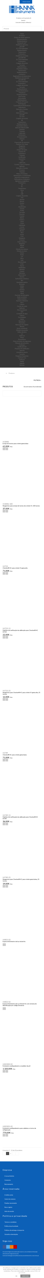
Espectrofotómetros (22, 91)
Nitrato (22, 201)
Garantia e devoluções (11, 1234)
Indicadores (22, 107)
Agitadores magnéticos (22, 181)
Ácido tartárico (22, 299)
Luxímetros (22, 74)
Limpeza (22, 139)
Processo (22, 170)
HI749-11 (6, 815)
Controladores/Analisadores (22, 105)
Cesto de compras (10, 1199)
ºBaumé (22, 326)
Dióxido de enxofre (22, 330)
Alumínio (22, 269)
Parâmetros (22, 183)
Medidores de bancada (22, 78)
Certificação (22, 157)
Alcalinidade (22, 207)
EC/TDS (22, 116)
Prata (22, 255)
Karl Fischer (22, 96)
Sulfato (22, 247)
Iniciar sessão (26, 1)
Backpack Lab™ (22, 43)
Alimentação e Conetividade (22, 175)
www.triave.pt (35, 1255)
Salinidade (22, 225)
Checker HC (22, 151)
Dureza (22, 203)
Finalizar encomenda (11, 1203)
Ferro (22, 205)
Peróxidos (22, 323)
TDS (22, 197)
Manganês (22, 238)
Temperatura (22, 52)
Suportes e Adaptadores (22, 177)
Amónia (22, 199)
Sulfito (22, 288)
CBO (22, 312)
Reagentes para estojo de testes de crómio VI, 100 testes (21, 506)
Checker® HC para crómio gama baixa (15, 755)
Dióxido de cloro (22, 251)
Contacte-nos (22, 358)
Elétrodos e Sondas (22, 109)
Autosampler (22, 98)
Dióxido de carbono (22, 249)
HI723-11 (6, 628)
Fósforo (22, 220)
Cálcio (22, 221)
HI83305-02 (7, 1126)
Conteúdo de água (22, 313)
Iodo (22, 260)
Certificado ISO (22, 347)
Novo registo (8, 1207)
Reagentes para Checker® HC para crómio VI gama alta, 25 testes (21, 693)
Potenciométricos (22, 94)
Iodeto (22, 286)
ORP (22, 194)
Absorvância (22, 275)
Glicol (22, 293)
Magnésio (22, 243)
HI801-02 (6, 940)
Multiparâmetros (22, 41)
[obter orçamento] (4, 944)
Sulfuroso (22, 336)
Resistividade (22, 262)
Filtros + (37, 380)
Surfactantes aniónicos (22, 278)
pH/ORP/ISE (22, 58)
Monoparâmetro (22, 39)
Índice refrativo (22, 332)
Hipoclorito (22, 321)
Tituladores (22, 92)
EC (22, 186)
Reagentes (22, 146)
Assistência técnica (22, 352)
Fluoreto (22, 214)
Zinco (22, 258)
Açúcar (22, 266)
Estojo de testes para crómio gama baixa (15, 443)
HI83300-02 (7, 1064)
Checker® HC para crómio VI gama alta (15, 568)
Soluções (22, 129)
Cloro (22, 190)
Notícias (22, 365)
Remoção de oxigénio (22, 324)
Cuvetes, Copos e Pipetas (22, 164)
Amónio (22, 277)
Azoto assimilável (22, 328)
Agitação (22, 166)
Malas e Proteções (22, 174)
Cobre (22, 223)
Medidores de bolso (22, 45)
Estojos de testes (22, 150)
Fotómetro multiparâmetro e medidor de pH (16, 1066)
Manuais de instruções (22, 343)
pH (22, 185)
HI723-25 (6, 691)
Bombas (22, 111)
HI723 (5, 566)
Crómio (22, 227)
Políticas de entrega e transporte (14, 1230)
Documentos (22, 339)
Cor (22, 256)
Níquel (22, 245)
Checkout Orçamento (14, 2)
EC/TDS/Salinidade (22, 48)
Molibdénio (22, 267)
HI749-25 (6, 877)
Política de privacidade (11, 1226)
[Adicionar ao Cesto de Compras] (4, 449)
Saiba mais (25, 1276)
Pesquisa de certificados (22, 348)
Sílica (22, 232)
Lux (22, 334)
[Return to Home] (3, 373)
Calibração (22, 133)
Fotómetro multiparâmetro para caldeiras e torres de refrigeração (19, 1129)
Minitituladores (22, 100)
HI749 (5, 753)
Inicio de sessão (9, 1211)
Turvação (22, 65)
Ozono (22, 253)
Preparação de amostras (22, 142)
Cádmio (22, 304)
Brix (22, 280)
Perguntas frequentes (22, 356)
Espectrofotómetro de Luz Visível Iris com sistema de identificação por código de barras (20, 1004)
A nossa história (9, 1176)
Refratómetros (22, 67)
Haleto (22, 319)
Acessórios (22, 159)
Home (22, 34)
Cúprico (22, 315)
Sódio (22, 264)
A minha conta (9, 1195)
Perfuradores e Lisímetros (22, 179)
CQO (22, 161)
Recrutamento (9, 1184)
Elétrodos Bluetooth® (22, 127)
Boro (22, 302)
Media (22, 361)
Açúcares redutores (22, 301)
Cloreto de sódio (22, 306)
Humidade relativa (22, 69)
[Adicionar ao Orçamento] (7, 449)
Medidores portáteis (22, 56)
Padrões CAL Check (22, 144)
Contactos (8, 1180)
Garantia (22, 354)
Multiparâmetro (22, 50)
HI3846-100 (7, 504)
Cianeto (22, 271)
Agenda (22, 363)
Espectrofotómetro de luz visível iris (14, 941)
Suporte (22, 350)
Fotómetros (22, 54)
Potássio (22, 240)
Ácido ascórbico (22, 297)
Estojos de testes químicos (22, 37)
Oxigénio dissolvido (22, 63)
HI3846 (6, 442)
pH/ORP (22, 46)
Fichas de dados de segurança (22, 341)
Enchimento (22, 135)
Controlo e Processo (22, 102)
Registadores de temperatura (22, 76)
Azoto (22, 234)
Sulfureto (22, 308)
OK (16, 1276)
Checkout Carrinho (18, 2)
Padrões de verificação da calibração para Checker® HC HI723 (20, 631)
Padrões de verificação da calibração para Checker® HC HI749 (20, 817)
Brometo (22, 284)
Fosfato (22, 216)
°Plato (22, 337)
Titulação (22, 131)
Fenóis (22, 291)
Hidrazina (22, 273)
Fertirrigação (22, 104)
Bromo (22, 231)
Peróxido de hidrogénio (22, 295)
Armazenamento (22, 137)
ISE (22, 120)
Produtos (22, 35)
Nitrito (22, 218)
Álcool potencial (22, 310)
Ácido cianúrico (22, 242)
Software (22, 359)
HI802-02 (6, 1002)
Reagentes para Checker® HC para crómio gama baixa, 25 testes (21, 880)
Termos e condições (10, 1222)
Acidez (22, 210)
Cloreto (22, 208)
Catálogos (22, 345)
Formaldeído (22, 317)
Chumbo (22, 290)
